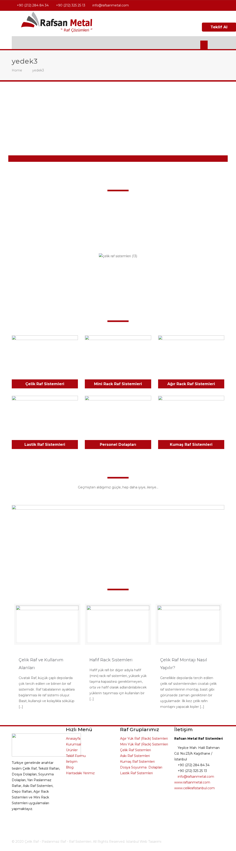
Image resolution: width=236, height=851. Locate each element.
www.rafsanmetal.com (192, 782)
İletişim (71, 761)
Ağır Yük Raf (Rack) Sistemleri (144, 738)
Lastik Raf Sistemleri (44, 444)
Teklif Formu (76, 756)
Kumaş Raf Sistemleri (191, 444)
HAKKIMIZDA (118, 233)
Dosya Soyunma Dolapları (141, 767)
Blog (70, 767)
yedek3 (38, 70)
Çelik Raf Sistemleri (44, 384)
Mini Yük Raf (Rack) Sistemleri (144, 744)
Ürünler (72, 750)
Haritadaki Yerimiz (80, 773)
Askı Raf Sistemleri (135, 756)
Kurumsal (73, 744)
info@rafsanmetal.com (110, 5)
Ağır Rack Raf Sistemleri (191, 384)
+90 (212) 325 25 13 (70, 5)
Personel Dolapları (118, 444)
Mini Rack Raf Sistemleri (118, 384)
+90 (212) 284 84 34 (33, 5)
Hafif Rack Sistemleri (111, 659)
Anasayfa (73, 738)
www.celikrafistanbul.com (194, 788)
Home (17, 70)
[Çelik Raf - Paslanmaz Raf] (57, 23)
